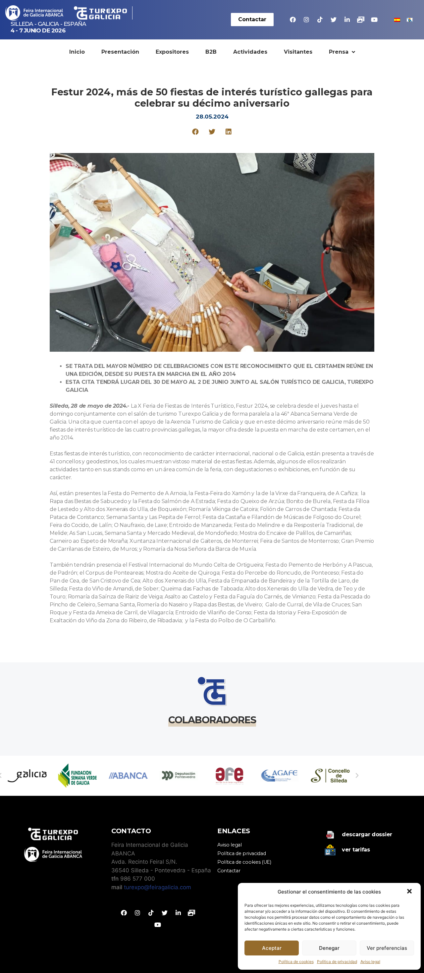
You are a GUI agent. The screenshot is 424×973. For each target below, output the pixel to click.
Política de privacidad (337, 961)
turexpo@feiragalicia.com (157, 887)
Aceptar (272, 948)
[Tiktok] (320, 20)
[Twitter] (334, 20)
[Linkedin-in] (347, 20)
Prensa (338, 52)
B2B (211, 52)
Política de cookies (296, 961)
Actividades (250, 52)
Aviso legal (370, 961)
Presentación (120, 52)
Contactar (228, 871)
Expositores (172, 52)
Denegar (329, 948)
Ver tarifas (356, 849)
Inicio (77, 52)
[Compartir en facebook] (195, 131)
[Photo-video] (361, 20)
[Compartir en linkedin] (228, 131)
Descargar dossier (367, 834)
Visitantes (298, 52)
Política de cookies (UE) (244, 862)
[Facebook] (293, 20)
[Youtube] (374, 20)
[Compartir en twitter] (212, 131)
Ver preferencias (387, 948)
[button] (410, 892)
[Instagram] (306, 20)
